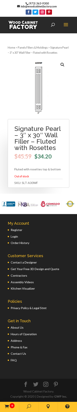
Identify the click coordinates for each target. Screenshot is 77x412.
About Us (17, 327)
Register (16, 230)
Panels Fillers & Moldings (33, 47)
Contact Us (18, 353)
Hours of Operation (24, 334)
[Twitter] (35, 12)
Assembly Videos (22, 282)
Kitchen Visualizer (23, 288)
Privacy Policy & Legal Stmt (29, 308)
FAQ (14, 360)
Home (11, 47)
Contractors (19, 275)
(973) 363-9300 (39, 3)
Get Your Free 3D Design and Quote (35, 269)
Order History (20, 243)
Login (14, 236)
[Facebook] (28, 12)
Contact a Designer (24, 262)
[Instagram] (42, 12)
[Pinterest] (49, 12)
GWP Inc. (60, 396)
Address (16, 340)
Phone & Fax (19, 347)
